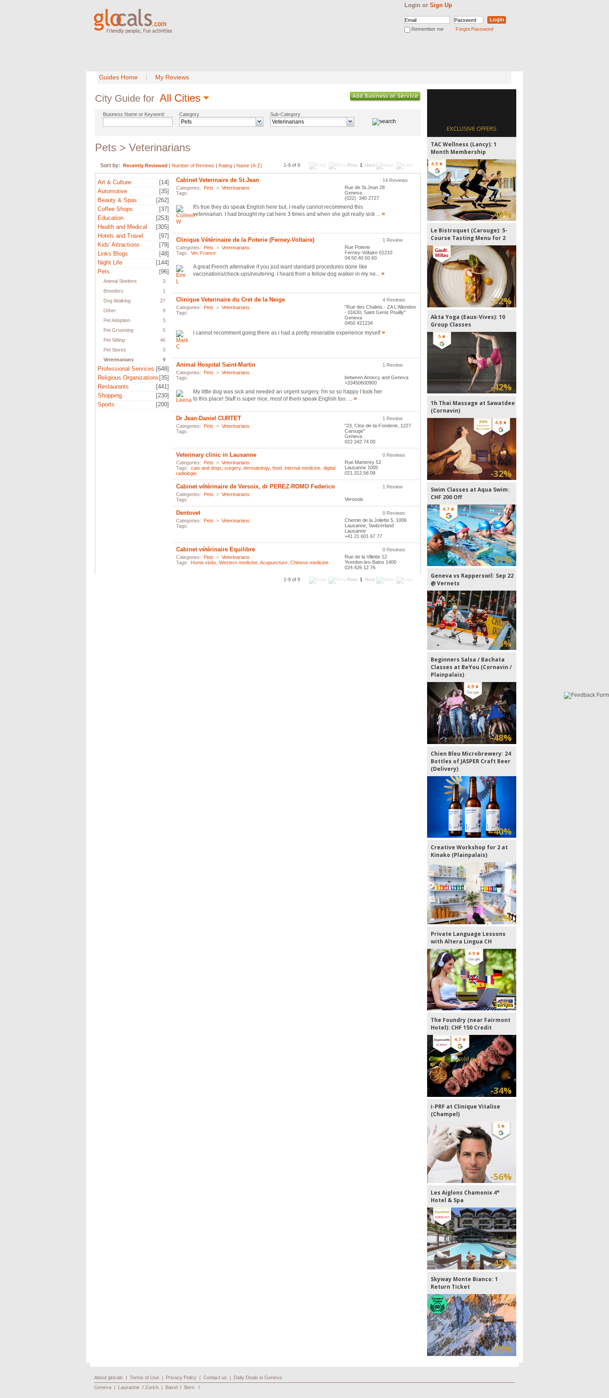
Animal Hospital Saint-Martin (215, 364)
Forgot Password (474, 29)
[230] (162, 395)
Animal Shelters (120, 281)
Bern (189, 1387)
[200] (162, 404)
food (277, 468)
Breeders (113, 291)
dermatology (256, 468)
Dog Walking (117, 300)
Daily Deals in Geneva (258, 1377)
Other (109, 310)
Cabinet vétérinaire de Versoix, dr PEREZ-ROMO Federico (255, 486)
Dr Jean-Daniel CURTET (208, 418)
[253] (162, 218)
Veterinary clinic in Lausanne (216, 454)
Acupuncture (274, 562)
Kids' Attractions (119, 244)
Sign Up (441, 5)
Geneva (102, 1387)
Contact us (215, 1377)
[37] (164, 209)
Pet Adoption (116, 320)
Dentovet (188, 512)
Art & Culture (114, 182)
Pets (104, 271)
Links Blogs (113, 253)
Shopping (110, 395)
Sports (106, 404)
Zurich (152, 1387)
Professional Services (126, 368)
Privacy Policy (181, 1377)
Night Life (110, 262)
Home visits (203, 562)
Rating (225, 165)
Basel (171, 1387)
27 (162, 300)
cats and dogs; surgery (216, 468)
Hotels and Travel (120, 235)
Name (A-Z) (249, 165)
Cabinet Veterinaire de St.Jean (217, 180)
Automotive (112, 191)
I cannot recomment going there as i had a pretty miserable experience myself (286, 333)
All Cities (180, 98)
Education (110, 218)
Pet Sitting (114, 340)
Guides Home (118, 77)
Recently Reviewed (145, 165)
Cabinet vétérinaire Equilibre (215, 549)
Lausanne (129, 1387)
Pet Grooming (118, 330)
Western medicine (238, 562)
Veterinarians (118, 359)
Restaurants (113, 386)
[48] (164, 253)
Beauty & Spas (117, 200)
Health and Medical (122, 226)
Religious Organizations (128, 377)
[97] (164, 235)
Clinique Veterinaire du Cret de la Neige (230, 299)
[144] (162, 262)
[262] (162, 200)
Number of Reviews (193, 165)
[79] (164, 244)
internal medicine (302, 468)
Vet (194, 253)
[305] (162, 226)
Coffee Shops (115, 209)
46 (162, 340)
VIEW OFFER (472, 190)
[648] (162, 368)
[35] (164, 191)
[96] (164, 271)
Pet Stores (114, 349)
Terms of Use (144, 1377)
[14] (164, 182)
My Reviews (172, 77)
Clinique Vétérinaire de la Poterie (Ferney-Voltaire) (245, 239)
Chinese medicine (309, 562)
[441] (162, 386)
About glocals (108, 1377)
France (208, 253)
